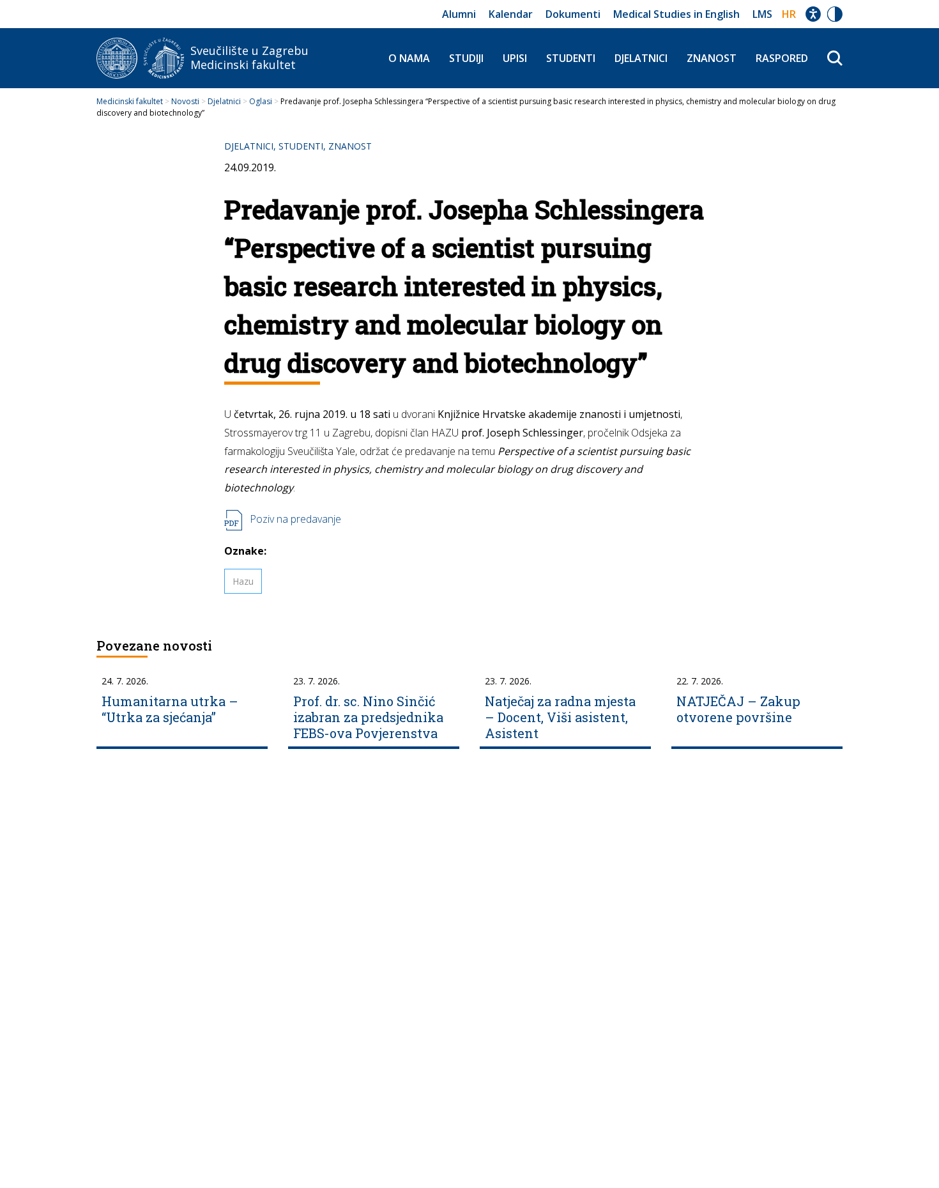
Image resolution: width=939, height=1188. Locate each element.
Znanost (712, 58)
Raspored (782, 58)
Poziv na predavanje (295, 519)
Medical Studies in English (676, 14)
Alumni (459, 14)
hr (789, 14)
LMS (762, 14)
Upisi (515, 58)
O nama (409, 58)
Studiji (466, 58)
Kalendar (511, 14)
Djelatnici (641, 58)
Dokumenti (573, 14)
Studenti (570, 58)
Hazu (243, 581)
